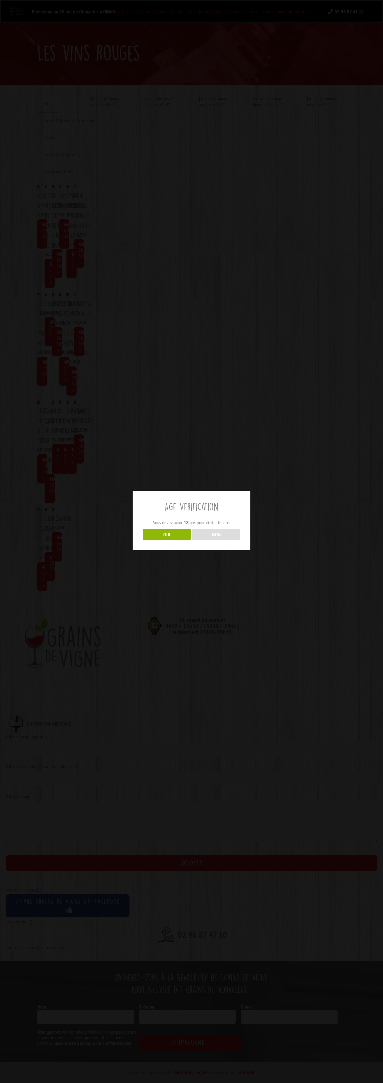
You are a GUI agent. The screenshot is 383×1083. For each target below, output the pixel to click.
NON (216, 534)
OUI (166, 534)
